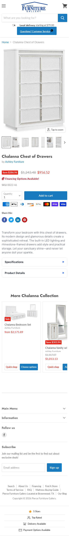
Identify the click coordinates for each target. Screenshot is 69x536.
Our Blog (62, 493)
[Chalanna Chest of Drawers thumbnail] (6, 142)
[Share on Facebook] (4, 219)
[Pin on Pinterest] (24, 219)
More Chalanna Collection (34, 295)
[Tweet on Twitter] (11, 219)
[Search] (62, 18)
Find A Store (51, 486)
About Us (23, 486)
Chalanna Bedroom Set (18, 324)
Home (5, 42)
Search (11, 486)
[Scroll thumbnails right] (64, 142)
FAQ (29, 489)
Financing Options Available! (21, 178)
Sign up (54, 467)
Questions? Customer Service (35, 31)
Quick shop (11, 366)
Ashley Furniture (14, 161)
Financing (36, 486)
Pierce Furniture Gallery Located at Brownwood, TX (28, 493)
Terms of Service (15, 489)
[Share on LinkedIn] (18, 219)
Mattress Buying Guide (47, 489)
